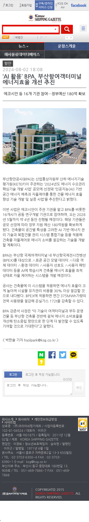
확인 (79, 387)
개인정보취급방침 (45, 419)
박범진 (19, 37)
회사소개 (7, 419)
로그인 (9, 5)
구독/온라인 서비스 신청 (45, 5)
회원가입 (26, 5)
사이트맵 (10, 422)
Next (71, 37)
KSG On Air (62, 5)
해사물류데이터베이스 (22, 54)
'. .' (44, 37)
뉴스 (22, 46)
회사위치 (23, 419)
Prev (67, 37)
